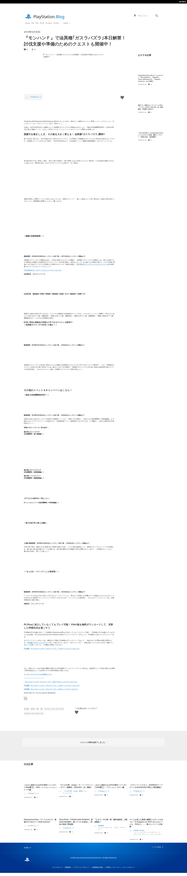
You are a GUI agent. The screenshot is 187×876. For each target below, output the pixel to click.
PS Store (49, 23)
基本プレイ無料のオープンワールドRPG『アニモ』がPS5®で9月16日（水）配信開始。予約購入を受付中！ (150, 107)
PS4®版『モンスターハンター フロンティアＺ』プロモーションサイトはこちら (52, 648)
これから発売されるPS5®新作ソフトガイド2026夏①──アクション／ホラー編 (110, 786)
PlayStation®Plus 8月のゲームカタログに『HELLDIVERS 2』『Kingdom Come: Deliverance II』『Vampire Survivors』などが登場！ (150, 78)
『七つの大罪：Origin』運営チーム (74, 791)
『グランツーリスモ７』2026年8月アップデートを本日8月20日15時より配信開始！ (146, 786)
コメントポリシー (128, 867)
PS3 (38, 709)
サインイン (143, 15)
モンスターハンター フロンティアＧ (54, 709)
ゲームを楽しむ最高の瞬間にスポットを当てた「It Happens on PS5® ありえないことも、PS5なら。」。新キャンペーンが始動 (146, 823)
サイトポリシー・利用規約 (61, 867)
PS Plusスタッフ (33, 826)
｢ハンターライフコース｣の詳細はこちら (38, 674)
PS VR (42, 23)
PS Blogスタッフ (35, 97)
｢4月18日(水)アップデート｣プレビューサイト (92, 264)
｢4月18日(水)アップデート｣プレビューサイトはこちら (43, 270)
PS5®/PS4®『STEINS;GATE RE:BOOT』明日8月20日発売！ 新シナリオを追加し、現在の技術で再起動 (76, 821)
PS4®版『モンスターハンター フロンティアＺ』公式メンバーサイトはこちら (51, 689)
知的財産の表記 (97, 867)
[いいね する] (149, 84)
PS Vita (33, 709)
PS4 (37, 23)
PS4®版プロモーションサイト (37, 643)
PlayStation (48, 16)
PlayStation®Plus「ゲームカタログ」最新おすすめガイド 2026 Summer (40, 820)
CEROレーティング (112, 867)
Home (27, 23)
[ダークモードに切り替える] (135, 15)
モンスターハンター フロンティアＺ (33, 713)
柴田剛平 (101, 826)
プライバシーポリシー (81, 867)
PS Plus (56, 23)
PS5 (32, 23)
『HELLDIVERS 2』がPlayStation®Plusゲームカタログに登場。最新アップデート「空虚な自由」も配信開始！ (150, 135)
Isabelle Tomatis (139, 830)
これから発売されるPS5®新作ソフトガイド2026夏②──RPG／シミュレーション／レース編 (40, 787)
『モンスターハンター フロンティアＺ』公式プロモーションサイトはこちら (50, 682)
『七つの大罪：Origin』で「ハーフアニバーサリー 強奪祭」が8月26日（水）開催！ (76, 786)
